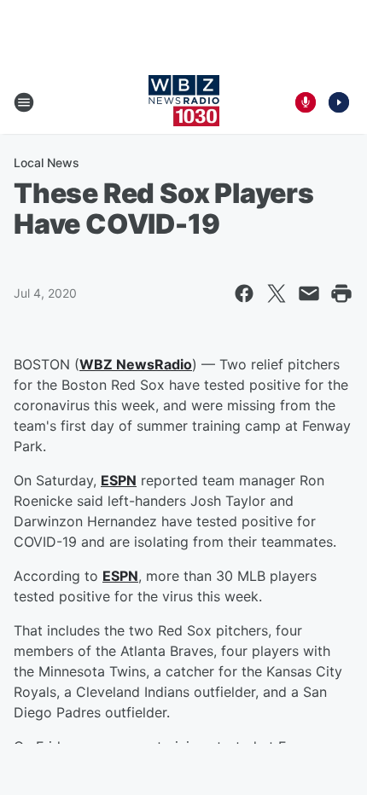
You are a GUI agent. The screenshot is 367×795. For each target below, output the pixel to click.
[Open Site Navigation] (24, 102)
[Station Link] (184, 102)
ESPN (119, 480)
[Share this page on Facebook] (244, 293)
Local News (46, 162)
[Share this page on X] (276, 293)
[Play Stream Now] (339, 102)
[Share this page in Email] (309, 293)
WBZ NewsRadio (135, 364)
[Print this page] (341, 293)
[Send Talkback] (305, 102)
